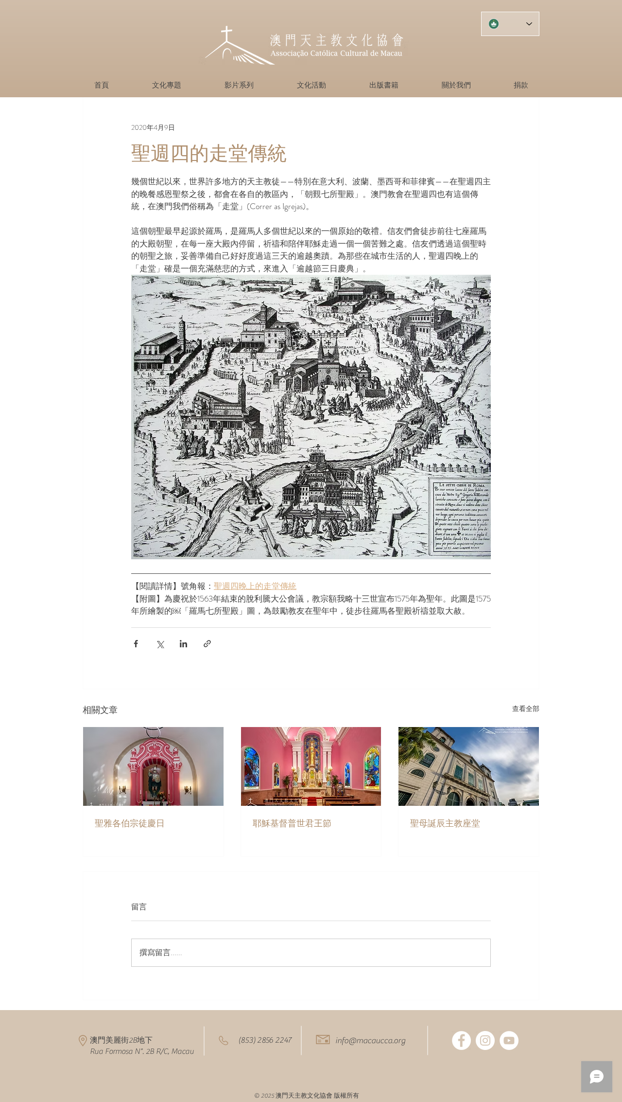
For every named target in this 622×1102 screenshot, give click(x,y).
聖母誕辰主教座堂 (445, 823)
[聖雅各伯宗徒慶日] (153, 766)
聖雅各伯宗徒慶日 (130, 823)
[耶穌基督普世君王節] (311, 766)
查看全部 (525, 708)
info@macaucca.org (370, 1041)
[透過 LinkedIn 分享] (183, 643)
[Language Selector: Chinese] (510, 24)
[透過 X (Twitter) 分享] (159, 643)
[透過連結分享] (207, 643)
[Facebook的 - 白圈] (461, 1040)
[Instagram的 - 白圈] (485, 1040)
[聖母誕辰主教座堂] (468, 766)
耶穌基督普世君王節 (292, 823)
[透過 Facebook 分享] (135, 643)
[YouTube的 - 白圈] (509, 1040)
